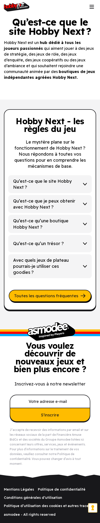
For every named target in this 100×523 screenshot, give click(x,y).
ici (82, 439)
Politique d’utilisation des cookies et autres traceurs (49, 506)
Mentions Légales (19, 489)
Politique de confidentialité (61, 489)
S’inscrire (50, 414)
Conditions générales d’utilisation (33, 497)
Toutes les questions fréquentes (46, 295)
